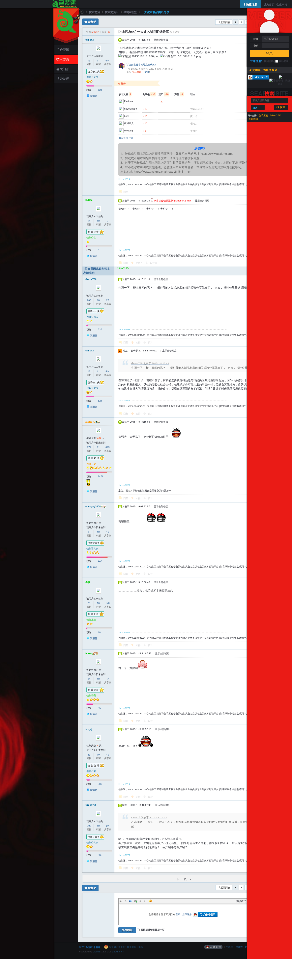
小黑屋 (229, 946)
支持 (139, 263)
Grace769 (91, 279)
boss (126, 116)
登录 (269, 53)
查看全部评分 (126, 137)
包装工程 (263, 115)
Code (145, 901)
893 (107, 447)
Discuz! (97, 951)
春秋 (87, 582)
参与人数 (125, 94)
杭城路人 (129, 123)
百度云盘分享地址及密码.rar (141, 64)
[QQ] (213, 946)
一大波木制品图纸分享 (155, 12)
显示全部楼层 (161, 39)
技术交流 (62, 59)
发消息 (93, 95)
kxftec (89, 200)
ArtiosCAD (275, 115)
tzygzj (88, 729)
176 (107, 603)
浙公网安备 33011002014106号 (125, 946)
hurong (89, 653)
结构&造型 (130, 12)
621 (100, 89)
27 (107, 300)
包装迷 (82, 12)
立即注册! (256, 61)
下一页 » (184, 879)
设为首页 (269, 4)
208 (89, 300)
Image (130, 901)
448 (100, 561)
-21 (107, 678)
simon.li (89, 39)
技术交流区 (112, 12)
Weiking (128, 130)
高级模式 (241, 901)
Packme (128, 101)
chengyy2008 (93, 506)
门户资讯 (62, 49)
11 (98, 60)
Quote (140, 901)
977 (89, 447)
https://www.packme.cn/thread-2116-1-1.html (163, 171)
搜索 (255, 107)
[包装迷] (64, 4)
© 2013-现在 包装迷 (89, 947)
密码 (255, 45)
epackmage (130, 108)
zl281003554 (122, 268)
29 (89, 603)
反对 (153, 263)
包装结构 (253, 119)
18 (99, 632)
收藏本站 (281, 4)
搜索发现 (62, 78)
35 (99, 708)
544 (107, 60)
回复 (125, 191)
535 (100, 329)
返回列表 (225, 22)
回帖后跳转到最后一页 (152, 929)
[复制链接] (175, 31)
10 (98, 220)
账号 (255, 39)
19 (107, 531)
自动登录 (284, 61)
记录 (146, 72)
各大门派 (62, 69)
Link (135, 901)
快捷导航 (251, 4)
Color (126, 901)
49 (107, 754)
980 (100, 783)
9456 (100, 476)
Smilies (150, 901)
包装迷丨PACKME (245, 946)
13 (89, 60)
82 (89, 531)
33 (89, 754)
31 (89, 678)
